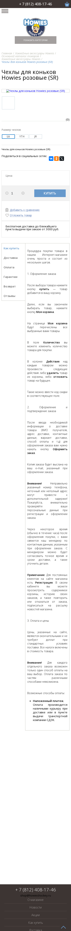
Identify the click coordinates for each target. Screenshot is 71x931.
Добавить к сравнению (25, 210)
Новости (35, 907)
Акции (35, 915)
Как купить (35, 923)
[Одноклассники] (56, 158)
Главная (7, 53)
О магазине (35, 900)
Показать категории (35, 40)
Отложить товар (21, 215)
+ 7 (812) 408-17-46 (35, 3)
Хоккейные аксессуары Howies (34, 53)
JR (35, 136)
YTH (21, 136)
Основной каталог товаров (20, 56)
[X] (61, 158)
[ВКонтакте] (51, 158)
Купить (50, 193)
